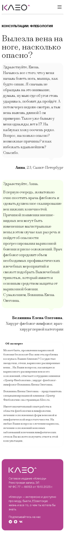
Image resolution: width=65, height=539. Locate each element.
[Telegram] (10, 521)
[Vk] (21, 521)
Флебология (41, 26)
